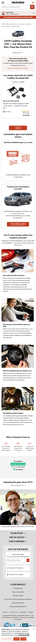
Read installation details (18, 224)
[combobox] (18, 7)
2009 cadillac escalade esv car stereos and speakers (16, 24)
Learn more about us (17, 485)
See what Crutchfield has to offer (17, 68)
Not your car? (17, 52)
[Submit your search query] (32, 7)
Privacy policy (18, 588)
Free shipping (18, 17)
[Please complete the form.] (28, 560)
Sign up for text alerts (16, 568)
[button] (34, 510)
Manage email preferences (18, 606)
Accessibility (22, 612)
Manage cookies (18, 595)
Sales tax (5, 612)
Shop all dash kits (18, 127)
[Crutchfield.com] (18, 2)
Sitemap (31, 612)
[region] (18, 509)
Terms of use (13, 612)
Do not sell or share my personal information (18, 599)
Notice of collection (18, 603)
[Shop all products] (2, 2)
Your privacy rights (18, 592)
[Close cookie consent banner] (34, 629)
